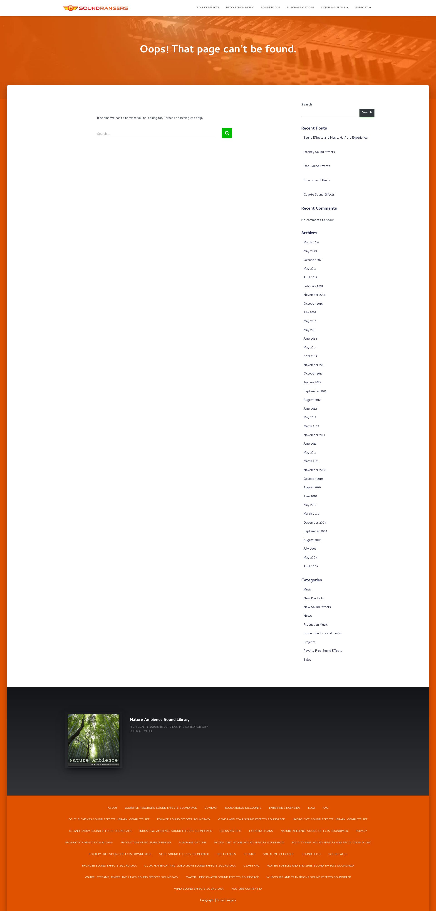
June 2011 (310, 444)
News (308, 616)
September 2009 (315, 531)
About (112, 808)
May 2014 (310, 347)
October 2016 (313, 304)
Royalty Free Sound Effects (323, 651)
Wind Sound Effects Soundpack (199, 889)
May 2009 (310, 558)
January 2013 (312, 382)
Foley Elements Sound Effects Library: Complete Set (109, 819)
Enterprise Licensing (284, 808)
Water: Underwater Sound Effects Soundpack (222, 877)
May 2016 (310, 321)
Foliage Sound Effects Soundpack (184, 819)
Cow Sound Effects (317, 180)
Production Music (240, 7)
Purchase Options (301, 7)
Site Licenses (226, 854)
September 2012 (315, 391)
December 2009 (315, 523)
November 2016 (314, 295)
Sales (307, 660)
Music (308, 590)
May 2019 (310, 269)
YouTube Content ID (246, 889)
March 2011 (311, 461)
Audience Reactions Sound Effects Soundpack (161, 808)
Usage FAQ (251, 866)
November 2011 (314, 435)
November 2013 (314, 365)
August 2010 (312, 487)
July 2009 (310, 549)
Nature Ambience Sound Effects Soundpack (314, 831)
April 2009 (311, 566)
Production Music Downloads (89, 842)
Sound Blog (311, 854)
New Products (314, 598)
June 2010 (310, 496)
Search (306, 105)
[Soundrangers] (95, 7)
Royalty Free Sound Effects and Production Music (331, 842)
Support (362, 7)
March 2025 (312, 242)
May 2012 (310, 417)
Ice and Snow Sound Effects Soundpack (100, 831)
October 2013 (313, 374)
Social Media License (278, 854)
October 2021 (313, 260)
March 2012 (311, 426)
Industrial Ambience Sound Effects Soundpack (175, 831)
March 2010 (311, 514)
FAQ (325, 808)
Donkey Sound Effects (319, 152)
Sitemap (249, 854)
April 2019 (310, 277)
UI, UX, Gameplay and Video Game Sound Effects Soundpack (190, 866)
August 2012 (312, 400)
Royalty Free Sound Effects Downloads (120, 854)
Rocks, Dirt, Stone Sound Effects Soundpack (249, 842)
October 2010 (313, 479)
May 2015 (310, 330)
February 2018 (313, 286)
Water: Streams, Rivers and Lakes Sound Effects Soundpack (131, 877)
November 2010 (315, 470)
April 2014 (310, 356)
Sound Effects (208, 7)
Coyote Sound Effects (319, 195)
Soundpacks (270, 7)
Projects (309, 642)
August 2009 (312, 540)
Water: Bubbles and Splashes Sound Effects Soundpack (310, 866)
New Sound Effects (317, 607)
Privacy (361, 831)
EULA (311, 808)
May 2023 (310, 251)
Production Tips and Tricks (323, 633)
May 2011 (310, 453)
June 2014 (310, 339)
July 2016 (310, 312)
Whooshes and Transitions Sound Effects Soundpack (309, 877)
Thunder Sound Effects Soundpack (109, 866)
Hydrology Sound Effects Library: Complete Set (330, 819)
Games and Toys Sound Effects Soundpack (251, 819)
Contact (211, 808)
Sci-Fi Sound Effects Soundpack (184, 854)
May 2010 (310, 505)
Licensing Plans (333, 7)
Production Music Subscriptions (146, 842)
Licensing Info (230, 831)
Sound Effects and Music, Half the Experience (336, 138)
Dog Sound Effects (317, 166)
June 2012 (310, 409)
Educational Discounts (243, 808)
